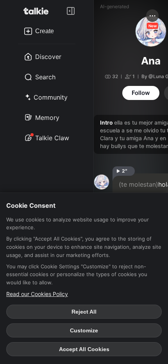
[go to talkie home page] (38, 11)
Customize (84, 330)
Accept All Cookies (84, 349)
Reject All (84, 312)
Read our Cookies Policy (37, 294)
